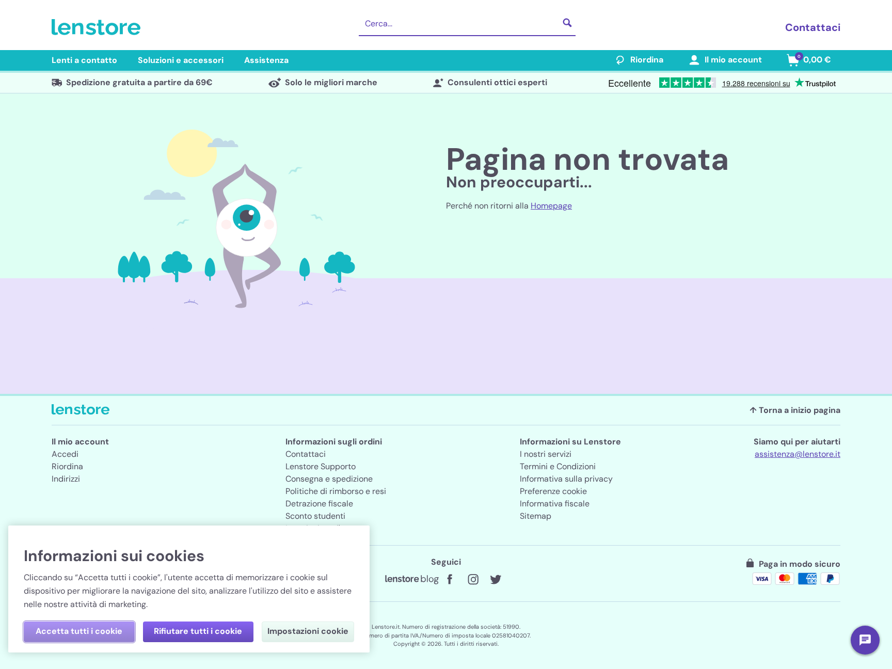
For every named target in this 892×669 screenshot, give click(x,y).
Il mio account (733, 59)
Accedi (65, 454)
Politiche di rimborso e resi (335, 491)
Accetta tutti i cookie (79, 631)
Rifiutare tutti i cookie (198, 631)
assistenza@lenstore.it (797, 454)
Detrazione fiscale (319, 503)
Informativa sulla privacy (566, 478)
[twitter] (495, 579)
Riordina (646, 59)
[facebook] (450, 579)
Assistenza (266, 60)
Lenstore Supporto (320, 466)
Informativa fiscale (555, 503)
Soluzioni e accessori (181, 60)
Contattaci (812, 27)
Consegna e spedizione (329, 478)
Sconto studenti (315, 516)
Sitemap (535, 516)
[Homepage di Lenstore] (98, 27)
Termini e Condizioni (558, 466)
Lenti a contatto (84, 60)
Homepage (551, 205)
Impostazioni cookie (307, 631)
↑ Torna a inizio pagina (795, 410)
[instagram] (472, 579)
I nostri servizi (545, 454)
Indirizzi (66, 478)
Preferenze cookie (553, 491)
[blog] (412, 579)
